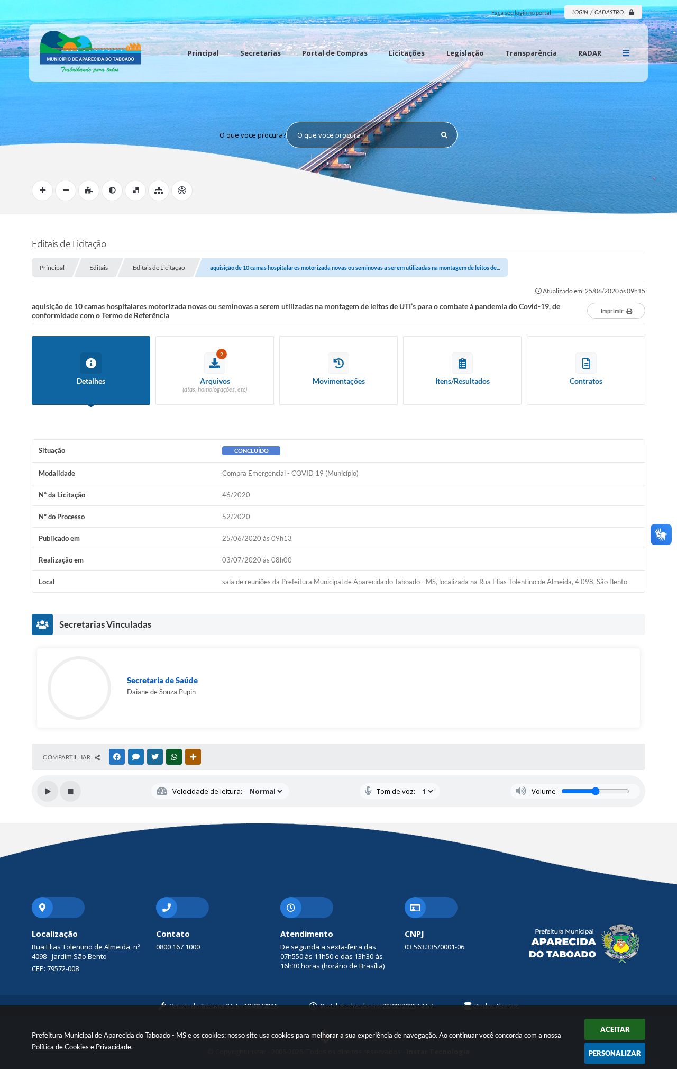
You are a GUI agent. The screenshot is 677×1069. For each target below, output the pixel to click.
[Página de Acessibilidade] (182, 190)
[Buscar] (444, 135)
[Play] (47, 791)
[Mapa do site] (158, 190)
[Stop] (70, 791)
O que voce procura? (252, 135)
